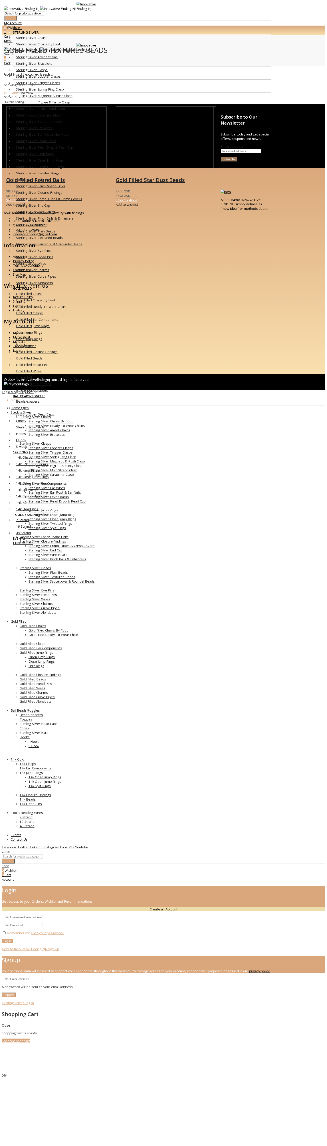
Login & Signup (13, 392)
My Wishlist (21, 337)
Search (10, 18)
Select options (126, 200)
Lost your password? (47, 933)
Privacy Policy (23, 261)
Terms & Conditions (28, 265)
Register (9, 995)
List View (26, 92)
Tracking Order (24, 346)
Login (17, 350)
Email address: (232, 146)
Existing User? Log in (18, 1003)
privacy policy (259, 971)
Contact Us (21, 270)
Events (18, 305)
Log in (7, 941)
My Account (21, 332)
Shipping (19, 301)
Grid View (11, 92)
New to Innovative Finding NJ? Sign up (30, 949)
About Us (20, 256)
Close (29, 392)
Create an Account (164, 909)
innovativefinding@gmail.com (35, 234)
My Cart (19, 341)
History (18, 310)
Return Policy (23, 297)
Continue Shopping (16, 1041)
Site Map (19, 274)
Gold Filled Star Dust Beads (150, 180)
